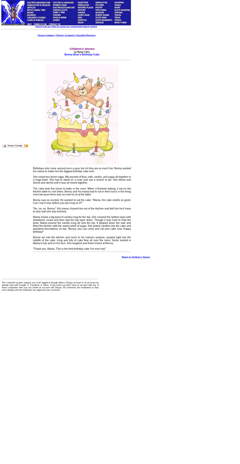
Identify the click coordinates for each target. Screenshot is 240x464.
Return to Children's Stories (136, 257)
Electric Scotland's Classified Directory (76, 35)
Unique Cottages (46, 35)
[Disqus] (50, 334)
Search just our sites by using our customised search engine (66, 26)
